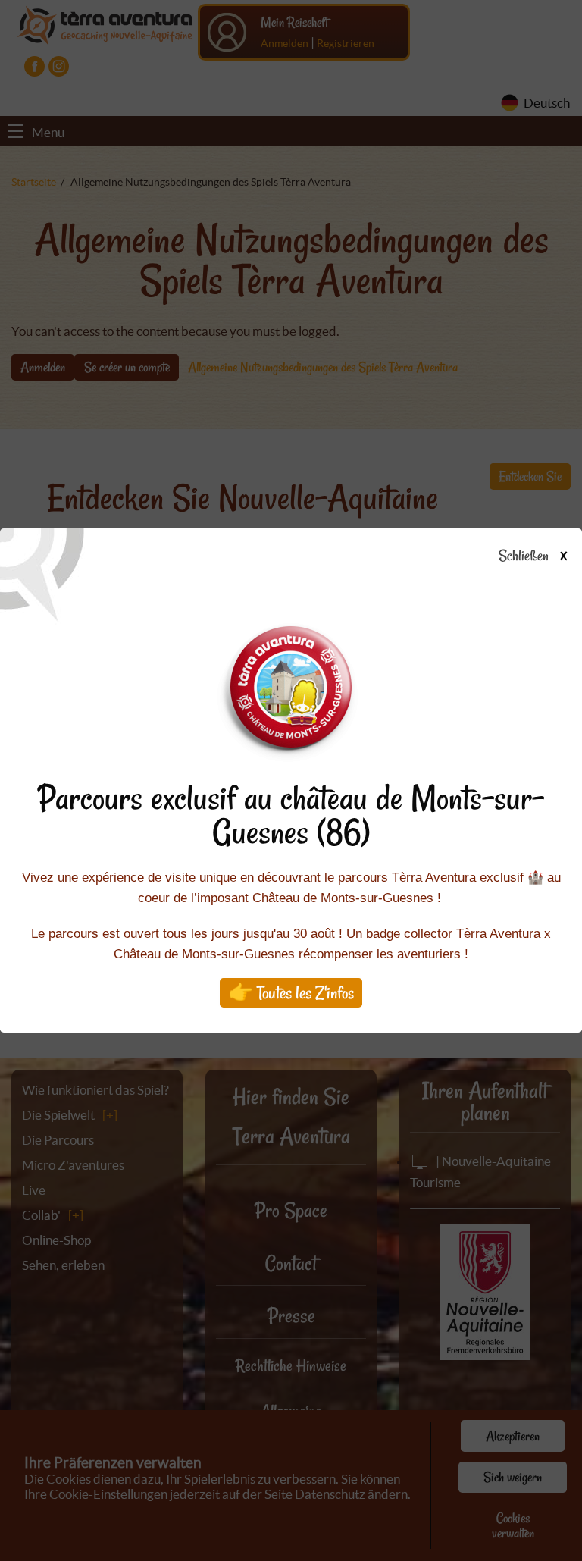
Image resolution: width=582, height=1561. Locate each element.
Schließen (532, 556)
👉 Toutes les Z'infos (291, 993)
